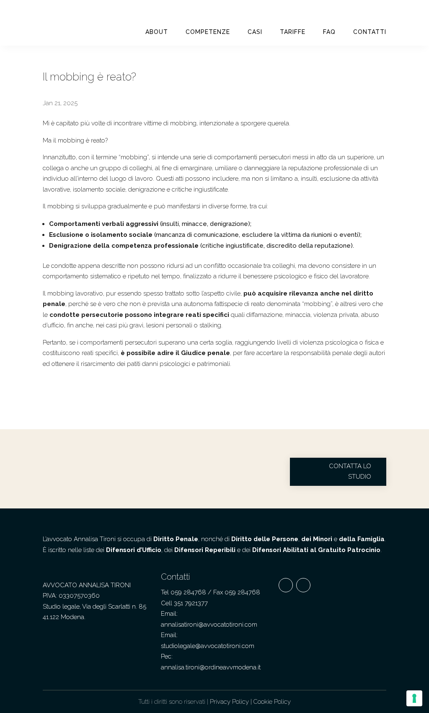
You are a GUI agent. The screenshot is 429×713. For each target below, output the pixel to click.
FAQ (329, 32)
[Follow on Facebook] (286, 585)
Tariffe (292, 32)
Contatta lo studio (350, 471)
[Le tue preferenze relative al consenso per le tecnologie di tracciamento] (414, 698)
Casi (255, 32)
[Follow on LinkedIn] (303, 585)
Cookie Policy (272, 701)
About (156, 32)
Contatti (369, 32)
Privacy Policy (229, 701)
